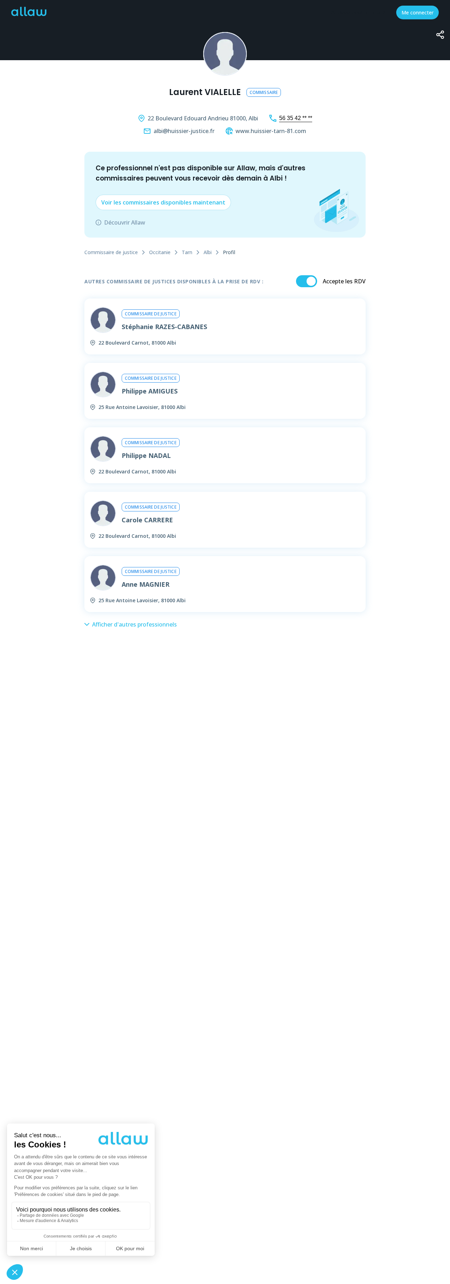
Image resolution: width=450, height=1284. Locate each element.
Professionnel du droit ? (358, 12)
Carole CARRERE (147, 520)
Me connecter (417, 12)
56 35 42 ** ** (295, 118)
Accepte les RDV (344, 281)
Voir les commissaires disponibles (163, 202)
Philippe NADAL (146, 455)
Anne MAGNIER (145, 584)
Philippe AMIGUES (150, 391)
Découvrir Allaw (124, 222)
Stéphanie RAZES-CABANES (164, 326)
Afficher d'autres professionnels (134, 624)
